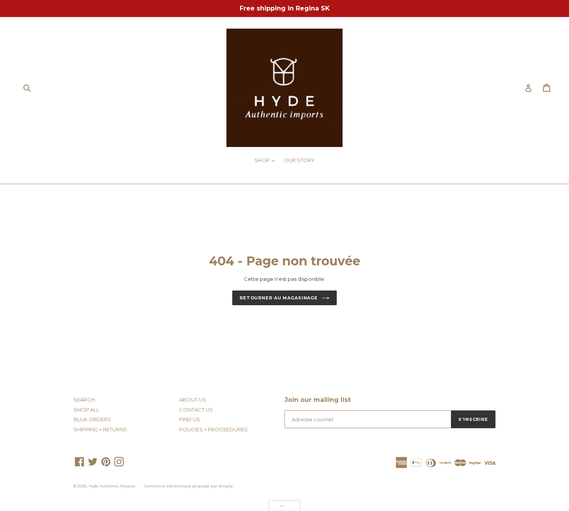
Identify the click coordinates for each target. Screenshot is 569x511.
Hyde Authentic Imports (112, 486)
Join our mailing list (317, 399)
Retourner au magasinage (279, 298)
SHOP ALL (86, 410)
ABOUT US (192, 399)
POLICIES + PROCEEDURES (213, 429)
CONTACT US (196, 410)
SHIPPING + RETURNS (100, 429)
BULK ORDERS (92, 419)
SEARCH (84, 399)
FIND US (189, 419)
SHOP (266, 160)
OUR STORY (299, 160)
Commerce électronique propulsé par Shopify (188, 486)
